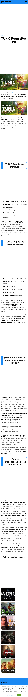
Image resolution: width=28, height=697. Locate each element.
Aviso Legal (4, 682)
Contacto (3, 680)
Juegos (3, 35)
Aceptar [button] (19, 695)
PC (13, 92)
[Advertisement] (14, 18)
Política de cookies (6, 684)
